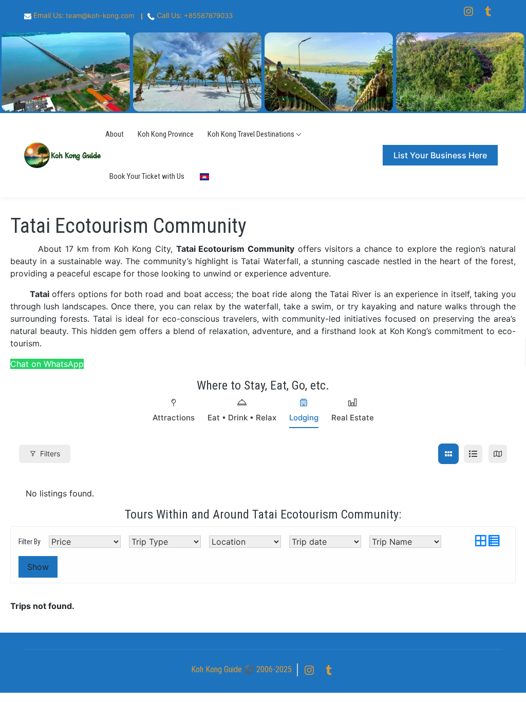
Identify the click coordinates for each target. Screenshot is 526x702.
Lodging (303, 417)
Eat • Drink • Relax (242, 417)
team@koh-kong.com (100, 15)
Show (38, 567)
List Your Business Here (440, 155)
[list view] (473, 454)
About (114, 134)
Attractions (174, 417)
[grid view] (448, 454)
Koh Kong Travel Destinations (251, 134)
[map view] (497, 454)
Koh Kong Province (166, 134)
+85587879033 (208, 15)
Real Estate (352, 417)
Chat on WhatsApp (47, 364)
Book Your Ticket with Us (146, 176)
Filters (50, 453)
